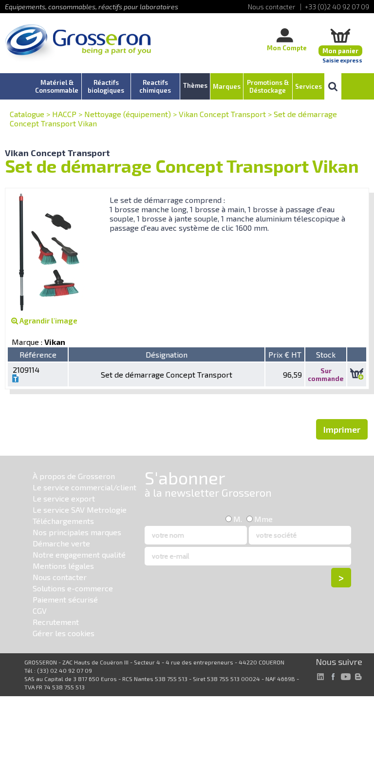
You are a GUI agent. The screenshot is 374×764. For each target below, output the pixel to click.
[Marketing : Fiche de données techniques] (15, 379)
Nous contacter (60, 577)
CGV (40, 610)
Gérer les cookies (63, 633)
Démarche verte (61, 543)
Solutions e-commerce (73, 588)
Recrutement (56, 621)
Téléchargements (63, 520)
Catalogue (27, 114)
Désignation (166, 354)
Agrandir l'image (47, 320)
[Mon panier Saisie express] (340, 35)
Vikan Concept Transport (222, 114)
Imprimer (341, 429)
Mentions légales (63, 565)
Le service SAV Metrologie (80, 509)
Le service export (64, 498)
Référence (37, 354)
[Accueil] (78, 43)
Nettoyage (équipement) (127, 114)
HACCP (64, 114)
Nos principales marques (77, 532)
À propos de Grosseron (74, 476)
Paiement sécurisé (65, 599)
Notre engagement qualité (79, 554)
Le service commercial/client (84, 487)
